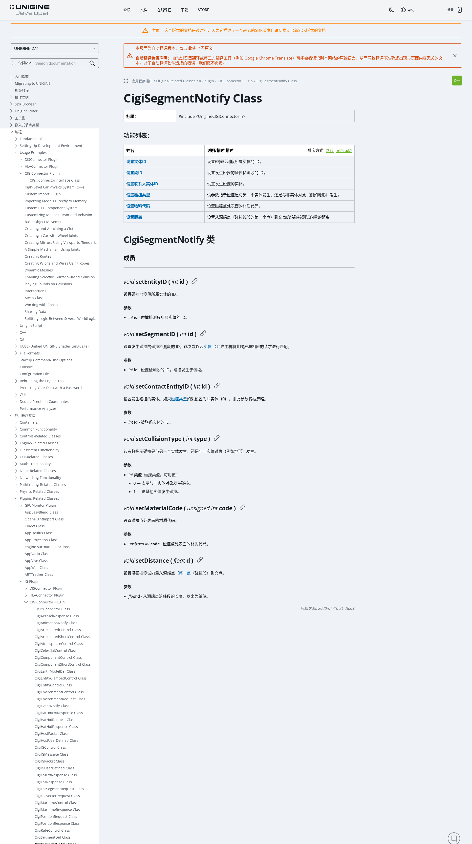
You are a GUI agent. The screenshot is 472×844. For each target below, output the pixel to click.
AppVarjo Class (37, 553)
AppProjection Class (41, 539)
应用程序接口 (25, 415)
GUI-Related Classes (36, 456)
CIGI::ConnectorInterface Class (55, 180)
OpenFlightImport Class (44, 519)
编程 (18, 131)
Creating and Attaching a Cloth (50, 228)
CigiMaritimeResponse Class (58, 809)
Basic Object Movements (45, 221)
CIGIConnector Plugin (42, 173)
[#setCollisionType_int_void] (217, 438)
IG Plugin (32, 581)
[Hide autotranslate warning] (455, 56)
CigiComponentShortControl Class (63, 664)
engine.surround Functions (47, 546)
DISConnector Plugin (42, 159)
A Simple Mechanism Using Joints (52, 249)
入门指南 (22, 76)
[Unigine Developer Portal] (29, 10)
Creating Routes (38, 256)
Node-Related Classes (38, 470)
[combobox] (407, 9)
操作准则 (22, 97)
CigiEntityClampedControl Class (61, 678)
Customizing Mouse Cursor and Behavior (58, 214)
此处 (192, 48)
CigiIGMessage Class (51, 754)
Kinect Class (35, 526)
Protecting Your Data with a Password (51, 387)
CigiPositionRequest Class (56, 816)
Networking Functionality (40, 477)
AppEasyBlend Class (41, 512)
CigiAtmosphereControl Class (59, 643)
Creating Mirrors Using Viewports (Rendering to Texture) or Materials (62, 242)
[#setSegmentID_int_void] (203, 334)
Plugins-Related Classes (39, 498)
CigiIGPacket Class (49, 761)
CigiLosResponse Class (53, 782)
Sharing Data (35, 311)
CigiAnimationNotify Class (56, 622)
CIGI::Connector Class (52, 609)
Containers (29, 422)
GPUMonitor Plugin (40, 505)
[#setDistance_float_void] (200, 560)
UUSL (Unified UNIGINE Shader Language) (54, 346)
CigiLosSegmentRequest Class (59, 788)
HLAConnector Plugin (42, 166)
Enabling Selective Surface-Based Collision (60, 277)
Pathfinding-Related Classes (43, 484)
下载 (184, 10)
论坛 (127, 10)
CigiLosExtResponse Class (56, 775)
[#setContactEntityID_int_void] (217, 386)
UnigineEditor (26, 111)
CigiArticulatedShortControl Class (62, 636)
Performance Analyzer (38, 408)
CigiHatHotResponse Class (56, 726)
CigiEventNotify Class (52, 705)
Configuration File (34, 373)
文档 (143, 10)
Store (203, 10)
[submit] (92, 63)
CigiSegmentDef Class (53, 837)
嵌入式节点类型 (27, 125)
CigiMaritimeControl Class (56, 802)
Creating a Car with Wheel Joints (51, 235)
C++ (23, 332)
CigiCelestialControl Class (56, 650)
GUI (23, 394)
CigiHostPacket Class (51, 733)
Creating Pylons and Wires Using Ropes (57, 263)
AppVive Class (36, 560)
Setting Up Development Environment (51, 145)
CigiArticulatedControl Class (58, 629)
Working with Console (43, 304)
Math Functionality (35, 463)
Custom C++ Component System (51, 208)
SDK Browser (25, 104)
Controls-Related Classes (40, 436)
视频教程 (22, 90)
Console (26, 367)
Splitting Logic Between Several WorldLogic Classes (62, 318)
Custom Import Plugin (43, 194)
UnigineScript (31, 325)
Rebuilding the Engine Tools (43, 380)
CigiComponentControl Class (58, 657)
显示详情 (344, 151)
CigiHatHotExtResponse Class (59, 712)
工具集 (20, 118)
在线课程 (164, 10)
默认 (330, 151)
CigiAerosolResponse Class (57, 616)
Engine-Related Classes (39, 443)
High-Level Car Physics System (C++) (54, 187)
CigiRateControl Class (52, 830)
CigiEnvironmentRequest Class (60, 699)
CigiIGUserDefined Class (54, 768)
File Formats (30, 353)
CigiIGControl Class (50, 747)
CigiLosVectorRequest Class (57, 795)
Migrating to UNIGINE (32, 83)
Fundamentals (31, 138)
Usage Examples (33, 152)
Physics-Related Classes (39, 491)
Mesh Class (34, 297)
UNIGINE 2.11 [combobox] (26, 48)
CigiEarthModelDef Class (55, 671)
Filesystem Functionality (39, 450)
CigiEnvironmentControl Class (59, 692)
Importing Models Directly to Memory (55, 201)
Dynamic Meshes (39, 270)
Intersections (35, 290)
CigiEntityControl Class (53, 685)
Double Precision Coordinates (44, 401)
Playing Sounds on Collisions (48, 284)
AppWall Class (36, 567)
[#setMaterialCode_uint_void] (242, 508)
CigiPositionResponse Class (57, 823)
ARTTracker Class (39, 574)
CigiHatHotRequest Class (55, 719)
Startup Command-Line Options (46, 360)
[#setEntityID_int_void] (194, 281)
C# (22, 339)
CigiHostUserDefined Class (56, 740)
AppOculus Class (39, 533)
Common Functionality (38, 429)
